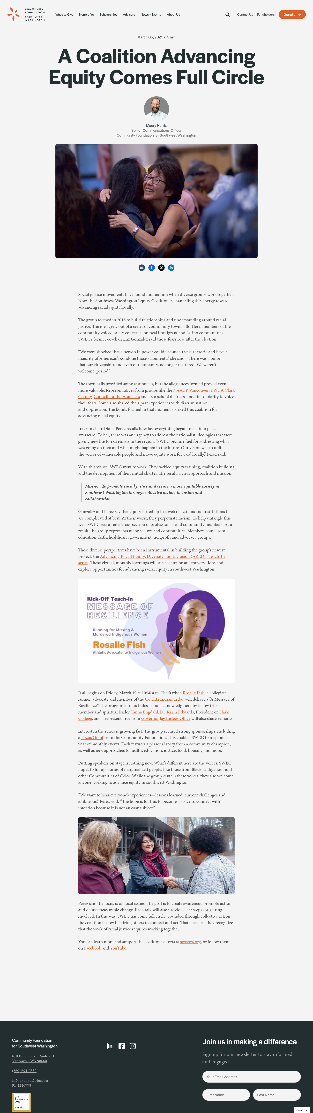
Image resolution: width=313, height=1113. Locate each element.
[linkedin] (110, 1046)
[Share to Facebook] (151, 268)
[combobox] (302, 1110)
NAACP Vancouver (190, 390)
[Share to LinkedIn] (171, 268)
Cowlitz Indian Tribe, (164, 699)
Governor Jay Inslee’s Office (165, 718)
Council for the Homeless (117, 396)
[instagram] (133, 1046)
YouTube (118, 948)
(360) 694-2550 (24, 1070)
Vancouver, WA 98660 (29, 1061)
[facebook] (122, 1046)
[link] (29, 14)
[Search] (227, 14)
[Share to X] (161, 268)
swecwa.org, (191, 941)
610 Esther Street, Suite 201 (33, 1056)
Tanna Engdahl (144, 712)
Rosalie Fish (194, 693)
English (299, 1110)
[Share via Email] (142, 268)
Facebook (92, 948)
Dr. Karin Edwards (177, 712)
